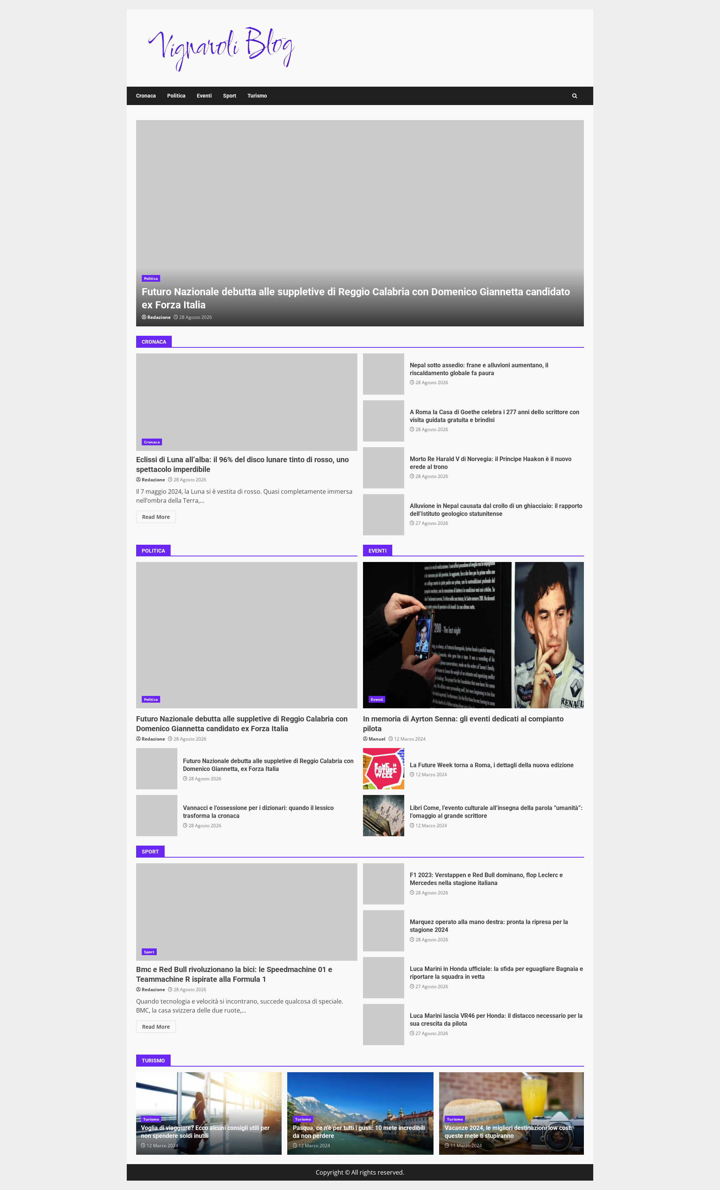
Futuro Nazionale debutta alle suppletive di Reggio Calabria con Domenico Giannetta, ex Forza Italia (156, 768)
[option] (360, 223)
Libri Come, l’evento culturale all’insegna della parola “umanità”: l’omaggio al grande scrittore (383, 815)
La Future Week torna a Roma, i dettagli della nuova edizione (383, 768)
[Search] (574, 96)
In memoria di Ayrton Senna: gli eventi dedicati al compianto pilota (473, 635)
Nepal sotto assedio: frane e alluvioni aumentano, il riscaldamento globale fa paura (383, 374)
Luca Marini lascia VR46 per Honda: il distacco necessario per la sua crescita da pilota (383, 1024)
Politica (176, 96)
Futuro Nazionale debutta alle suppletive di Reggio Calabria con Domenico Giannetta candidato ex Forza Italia (360, 223)
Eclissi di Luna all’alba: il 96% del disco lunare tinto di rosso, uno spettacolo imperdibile (246, 402)
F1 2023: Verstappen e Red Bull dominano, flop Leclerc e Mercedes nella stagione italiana (383, 884)
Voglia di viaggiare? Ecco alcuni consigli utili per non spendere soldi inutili (205, 1131)
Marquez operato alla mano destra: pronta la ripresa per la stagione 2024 (383, 930)
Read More (156, 516)
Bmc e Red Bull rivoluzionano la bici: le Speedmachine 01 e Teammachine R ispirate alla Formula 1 (246, 912)
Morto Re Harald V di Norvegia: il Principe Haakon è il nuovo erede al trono (383, 467)
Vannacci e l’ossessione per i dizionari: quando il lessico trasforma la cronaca (156, 815)
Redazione (159, 317)
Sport (229, 96)
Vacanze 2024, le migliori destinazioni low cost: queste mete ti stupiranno (508, 1131)
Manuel (377, 739)
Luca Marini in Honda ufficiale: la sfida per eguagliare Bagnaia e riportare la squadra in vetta (383, 977)
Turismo (257, 96)
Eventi (204, 96)
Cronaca (146, 96)
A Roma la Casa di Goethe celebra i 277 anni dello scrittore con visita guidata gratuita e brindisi (383, 421)
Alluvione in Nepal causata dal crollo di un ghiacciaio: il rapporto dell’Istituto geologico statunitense (383, 514)
